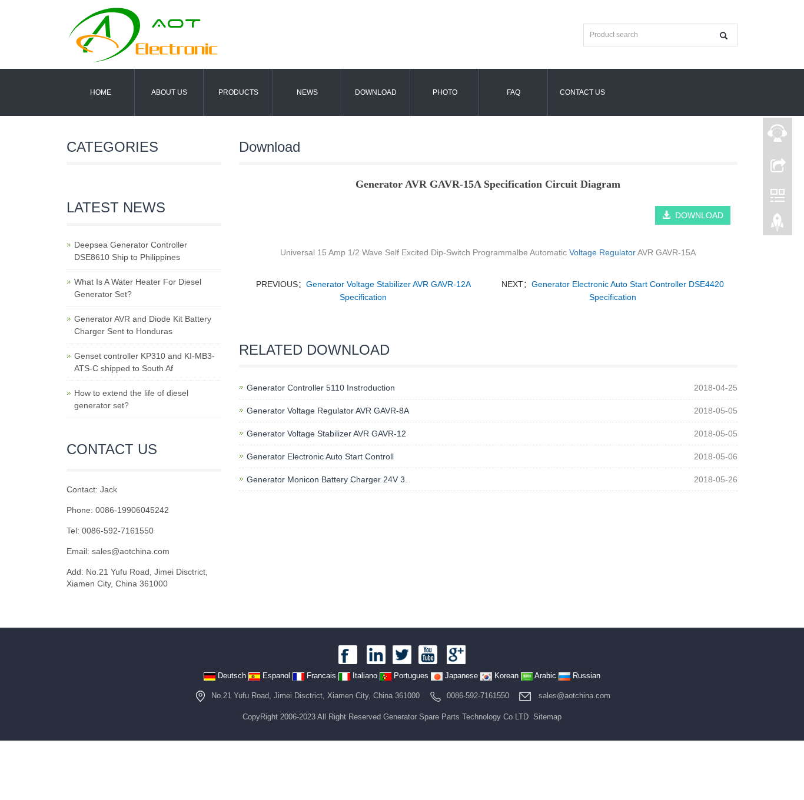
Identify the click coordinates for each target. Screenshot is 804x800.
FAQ (513, 92)
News (307, 92)
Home (100, 92)
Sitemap (547, 716)
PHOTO (445, 92)
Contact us (582, 92)
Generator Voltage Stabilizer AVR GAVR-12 (326, 433)
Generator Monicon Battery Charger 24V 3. (327, 479)
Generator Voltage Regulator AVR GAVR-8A (328, 410)
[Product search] (723, 35)
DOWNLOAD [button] (696, 215)
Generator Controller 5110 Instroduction (321, 387)
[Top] (777, 225)
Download (376, 92)
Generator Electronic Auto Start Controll (320, 456)
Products (238, 92)
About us (169, 92)
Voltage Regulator (602, 252)
